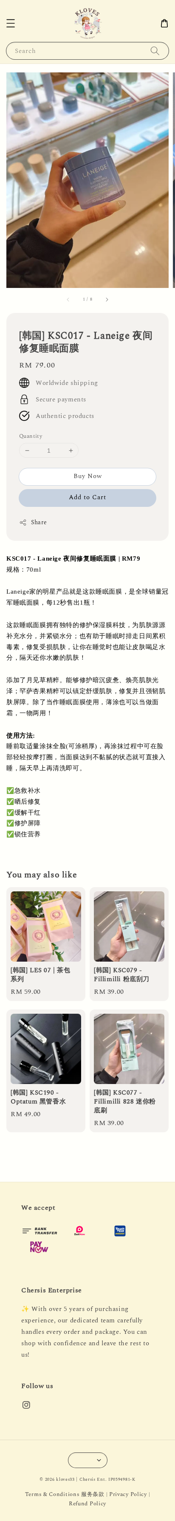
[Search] (155, 50)
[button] (10, 23)
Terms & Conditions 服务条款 (64, 1494)
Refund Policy (87, 1503)
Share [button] (39, 522)
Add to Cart (87, 497)
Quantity (30, 436)
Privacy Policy (128, 1494)
